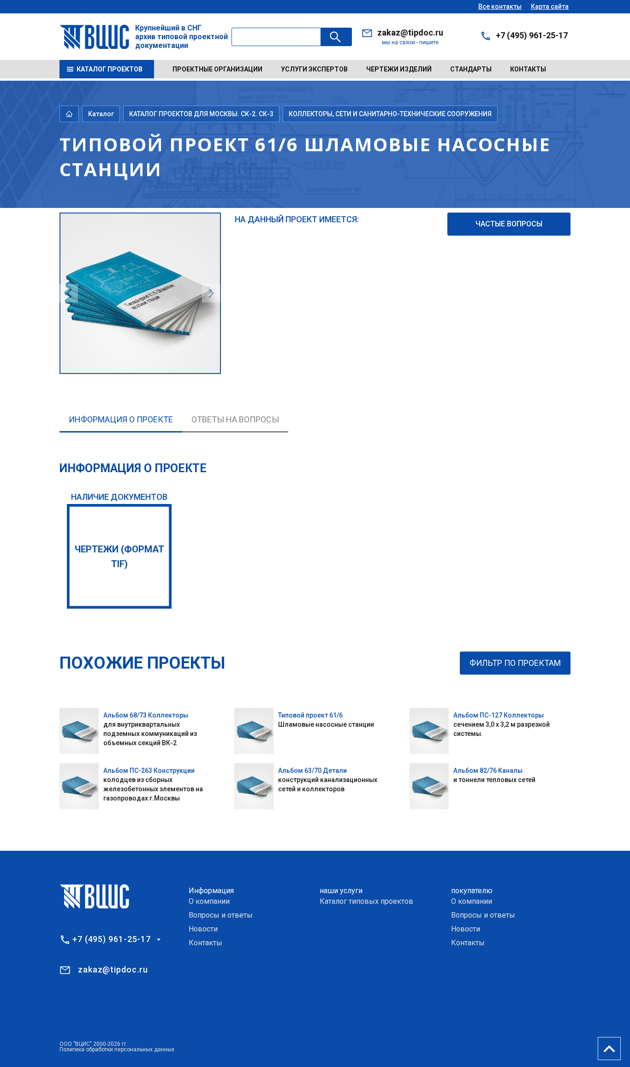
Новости (203, 929)
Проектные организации (217, 69)
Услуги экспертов (314, 69)
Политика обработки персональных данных (116, 1049)
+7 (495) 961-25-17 (532, 35)
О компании (209, 901)
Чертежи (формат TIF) (119, 556)
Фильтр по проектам (515, 663)
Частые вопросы (508, 223)
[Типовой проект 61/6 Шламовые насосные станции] (140, 218)
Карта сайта (550, 6)
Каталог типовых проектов (366, 901)
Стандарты (471, 69)
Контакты (528, 69)
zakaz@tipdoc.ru (410, 32)
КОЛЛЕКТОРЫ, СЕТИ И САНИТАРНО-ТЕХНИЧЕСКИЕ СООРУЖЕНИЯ (390, 114)
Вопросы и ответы (221, 915)
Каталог (101, 114)
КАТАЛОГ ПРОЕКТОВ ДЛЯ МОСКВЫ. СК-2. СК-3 (201, 114)
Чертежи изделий (399, 69)
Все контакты (500, 6)
